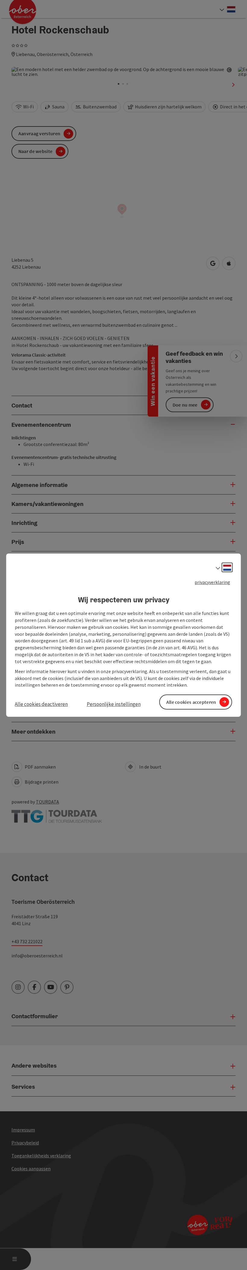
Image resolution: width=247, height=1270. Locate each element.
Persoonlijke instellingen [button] (114, 704)
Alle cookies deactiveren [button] (41, 704)
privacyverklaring (212, 582)
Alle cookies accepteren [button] (191, 702)
